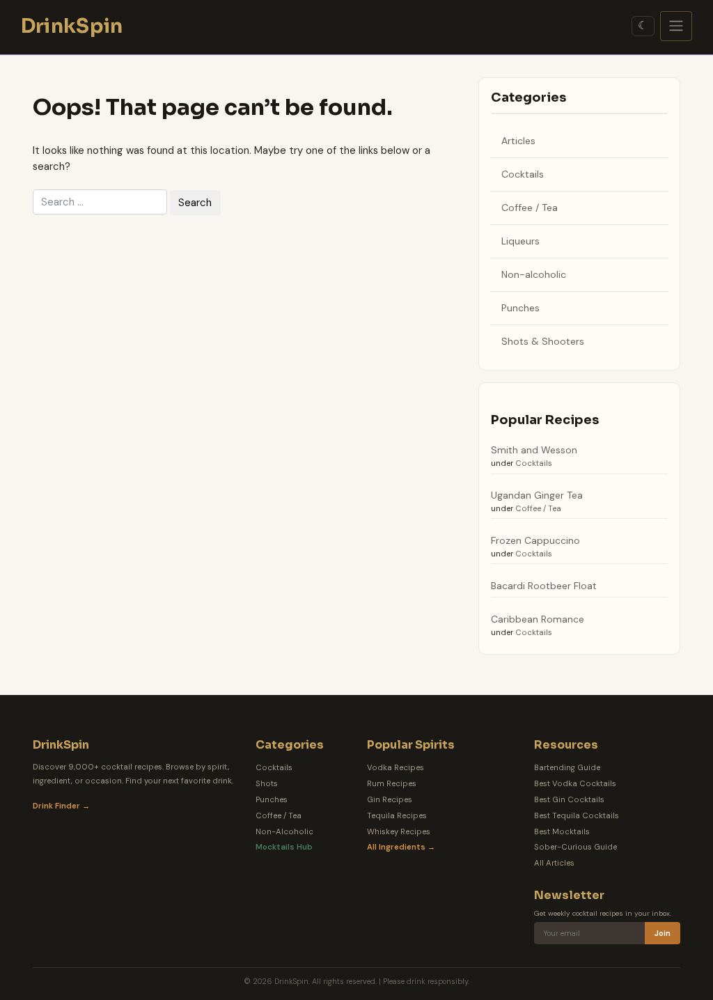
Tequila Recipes (397, 816)
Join (663, 933)
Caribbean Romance (537, 619)
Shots (267, 784)
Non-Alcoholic (284, 832)
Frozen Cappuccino (535, 540)
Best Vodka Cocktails (575, 784)
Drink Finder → (61, 806)
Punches (520, 308)
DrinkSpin (72, 26)
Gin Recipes (389, 800)
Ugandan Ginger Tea (537, 495)
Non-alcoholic (533, 274)
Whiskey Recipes (398, 832)
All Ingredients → (401, 847)
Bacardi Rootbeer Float (544, 585)
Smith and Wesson (534, 450)
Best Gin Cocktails (569, 800)
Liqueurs (520, 241)
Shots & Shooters (542, 341)
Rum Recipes (391, 784)
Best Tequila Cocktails (576, 816)
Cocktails (522, 174)
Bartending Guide (567, 768)
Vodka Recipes (395, 768)
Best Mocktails (562, 832)
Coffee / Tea (529, 207)
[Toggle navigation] (676, 26)
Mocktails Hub (284, 847)
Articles (518, 140)
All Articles (554, 863)
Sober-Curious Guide (575, 847)
